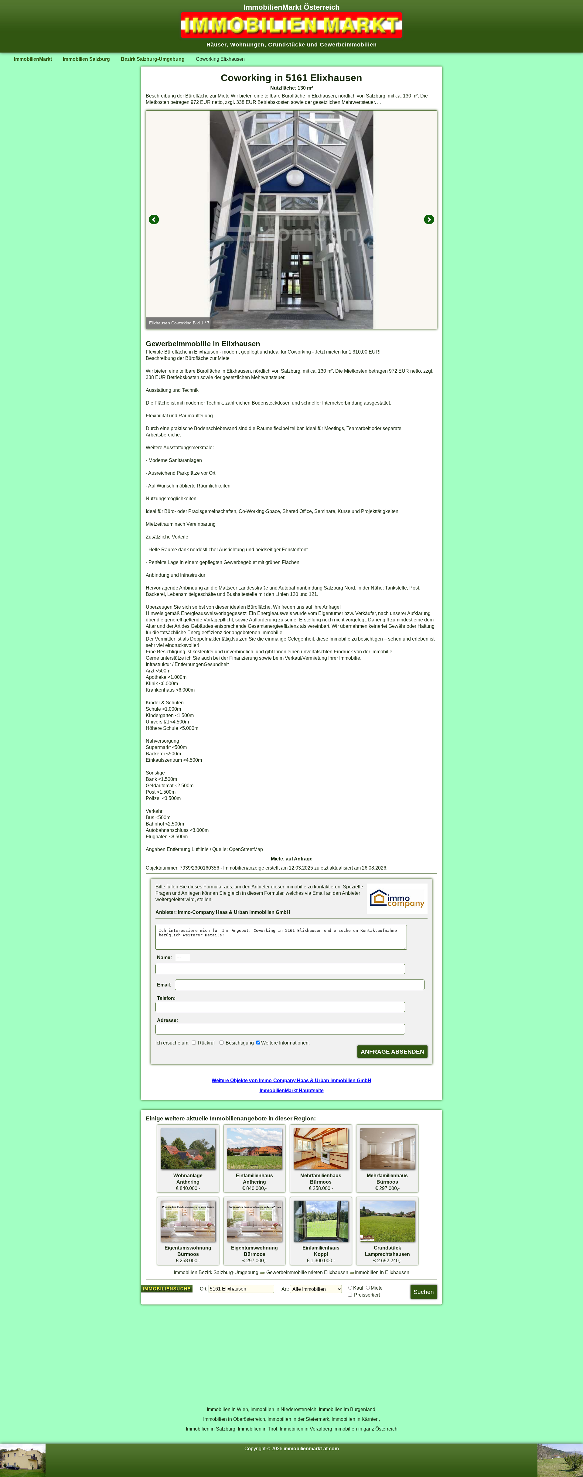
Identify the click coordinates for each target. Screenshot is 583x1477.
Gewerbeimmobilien (348, 45)
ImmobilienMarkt (33, 59)
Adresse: (167, 1020)
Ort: (203, 1288)
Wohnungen (247, 45)
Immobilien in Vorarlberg (306, 1428)
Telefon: (166, 998)
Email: (164, 984)
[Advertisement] (291, 1352)
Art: (285, 1289)
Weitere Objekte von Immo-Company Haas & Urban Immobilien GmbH (291, 1080)
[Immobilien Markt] (291, 36)
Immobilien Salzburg (86, 59)
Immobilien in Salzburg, (211, 1428)
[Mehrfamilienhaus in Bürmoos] (321, 1169)
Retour (154, 219)
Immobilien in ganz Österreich (365, 1428)
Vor (429, 219)
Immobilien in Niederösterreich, (284, 1409)
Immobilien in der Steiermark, (299, 1419)
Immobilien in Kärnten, (356, 1419)
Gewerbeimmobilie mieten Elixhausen (307, 1272)
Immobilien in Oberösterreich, (234, 1419)
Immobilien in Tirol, (258, 1428)
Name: (164, 957)
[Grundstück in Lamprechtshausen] (387, 1241)
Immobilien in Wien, (228, 1409)
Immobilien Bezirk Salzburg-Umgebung (216, 1272)
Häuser (216, 45)
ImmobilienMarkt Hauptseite (292, 1090)
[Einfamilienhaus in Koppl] (321, 1241)
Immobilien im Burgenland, (348, 1409)
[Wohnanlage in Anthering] (188, 1169)
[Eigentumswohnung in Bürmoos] (188, 1241)
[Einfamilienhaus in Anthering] (254, 1169)
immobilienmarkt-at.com (311, 1448)
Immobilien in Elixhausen (382, 1272)
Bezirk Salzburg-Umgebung (153, 59)
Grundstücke (286, 45)
